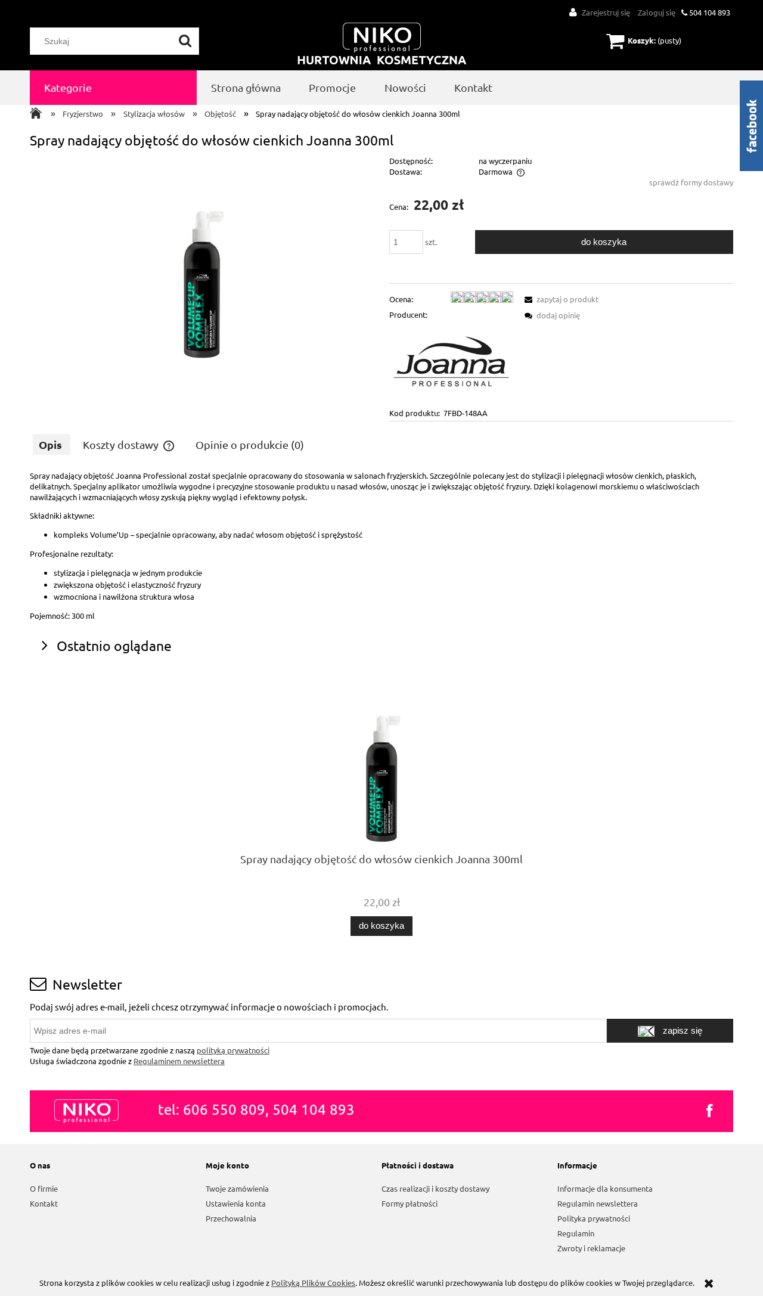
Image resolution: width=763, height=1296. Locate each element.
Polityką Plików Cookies (313, 1283)
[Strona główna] (382, 44)
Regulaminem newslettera (179, 1061)
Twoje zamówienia (237, 1188)
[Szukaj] (185, 41)
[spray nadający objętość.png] (201, 260)
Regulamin (575, 1233)
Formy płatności (410, 1203)
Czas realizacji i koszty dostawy (435, 1188)
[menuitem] (113, 87)
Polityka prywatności (593, 1218)
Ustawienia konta (236, 1203)
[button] (559, 299)
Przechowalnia (231, 1218)
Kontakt (44, 1203)
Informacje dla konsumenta (605, 1188)
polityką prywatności (233, 1050)
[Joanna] (451, 363)
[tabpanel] (381, 545)
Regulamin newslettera (597, 1203)
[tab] (51, 444)
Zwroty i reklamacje (591, 1248)
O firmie (44, 1188)
